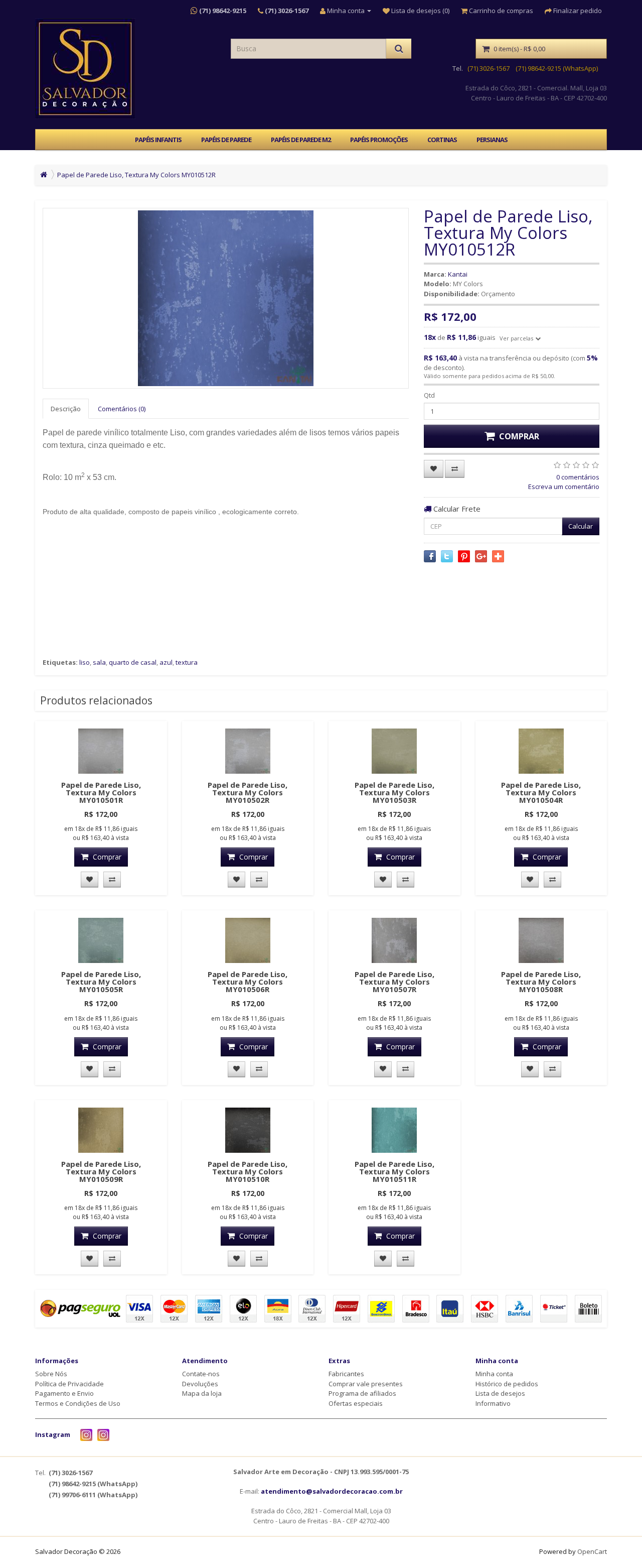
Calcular (580, 526)
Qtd (429, 395)
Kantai (457, 274)
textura (187, 662)
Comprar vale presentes (366, 1383)
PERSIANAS (492, 139)
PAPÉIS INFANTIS (158, 139)
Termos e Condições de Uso (77, 1403)
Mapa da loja (202, 1393)
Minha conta (494, 1373)
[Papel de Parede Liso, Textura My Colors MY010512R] (226, 298)
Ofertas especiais (356, 1403)
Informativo (493, 1403)
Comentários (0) (121, 408)
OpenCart (592, 1551)
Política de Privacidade (69, 1383)
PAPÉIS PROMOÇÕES (379, 139)
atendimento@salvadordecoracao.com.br (332, 1491)
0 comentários (577, 476)
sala (99, 662)
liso (84, 662)
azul (166, 662)
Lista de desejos (500, 1393)
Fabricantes (346, 1373)
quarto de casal (132, 662)
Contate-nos (201, 1373)
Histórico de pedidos (506, 1383)
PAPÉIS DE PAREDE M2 (301, 139)
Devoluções (200, 1383)
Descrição (66, 408)
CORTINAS (442, 139)
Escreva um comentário (563, 486)
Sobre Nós (51, 1373)
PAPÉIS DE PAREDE (226, 139)
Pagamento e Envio (64, 1393)
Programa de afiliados (362, 1393)
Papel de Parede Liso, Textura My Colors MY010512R (136, 174)
